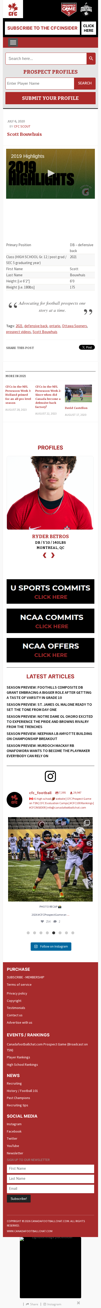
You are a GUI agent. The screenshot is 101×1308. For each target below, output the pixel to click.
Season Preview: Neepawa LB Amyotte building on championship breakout (49, 736)
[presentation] (44, 554)
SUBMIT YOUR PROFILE (50, 98)
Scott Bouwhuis (24, 134)
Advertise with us (19, 1022)
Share (34, 1304)
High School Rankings (22, 1064)
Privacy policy (17, 993)
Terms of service (19, 984)
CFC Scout (22, 126)
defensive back (36, 326)
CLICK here (88, 28)
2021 (19, 326)
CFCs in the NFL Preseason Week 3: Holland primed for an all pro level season (18, 395)
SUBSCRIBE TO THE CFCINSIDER (42, 28)
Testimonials (16, 1008)
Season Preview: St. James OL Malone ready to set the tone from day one (49, 707)
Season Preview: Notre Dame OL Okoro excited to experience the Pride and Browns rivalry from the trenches (50, 721)
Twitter (12, 1138)
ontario (54, 326)
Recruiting (14, 1083)
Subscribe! (19, 1199)
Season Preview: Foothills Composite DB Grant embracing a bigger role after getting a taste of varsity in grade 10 (49, 692)
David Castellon (76, 408)
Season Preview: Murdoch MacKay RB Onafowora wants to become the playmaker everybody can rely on (48, 750)
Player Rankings (18, 1057)
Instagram (14, 1124)
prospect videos (18, 331)
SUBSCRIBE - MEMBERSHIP (25, 977)
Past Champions (18, 1098)
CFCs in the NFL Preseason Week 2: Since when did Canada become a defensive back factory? (48, 397)
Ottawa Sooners (74, 326)
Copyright (14, 1000)
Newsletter (15, 1153)
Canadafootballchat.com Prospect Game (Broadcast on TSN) (47, 1047)
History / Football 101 (22, 1090)
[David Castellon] (78, 395)
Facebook (14, 1131)
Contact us (15, 1015)
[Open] (50, 859)
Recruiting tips (17, 1105)
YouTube (13, 1146)
